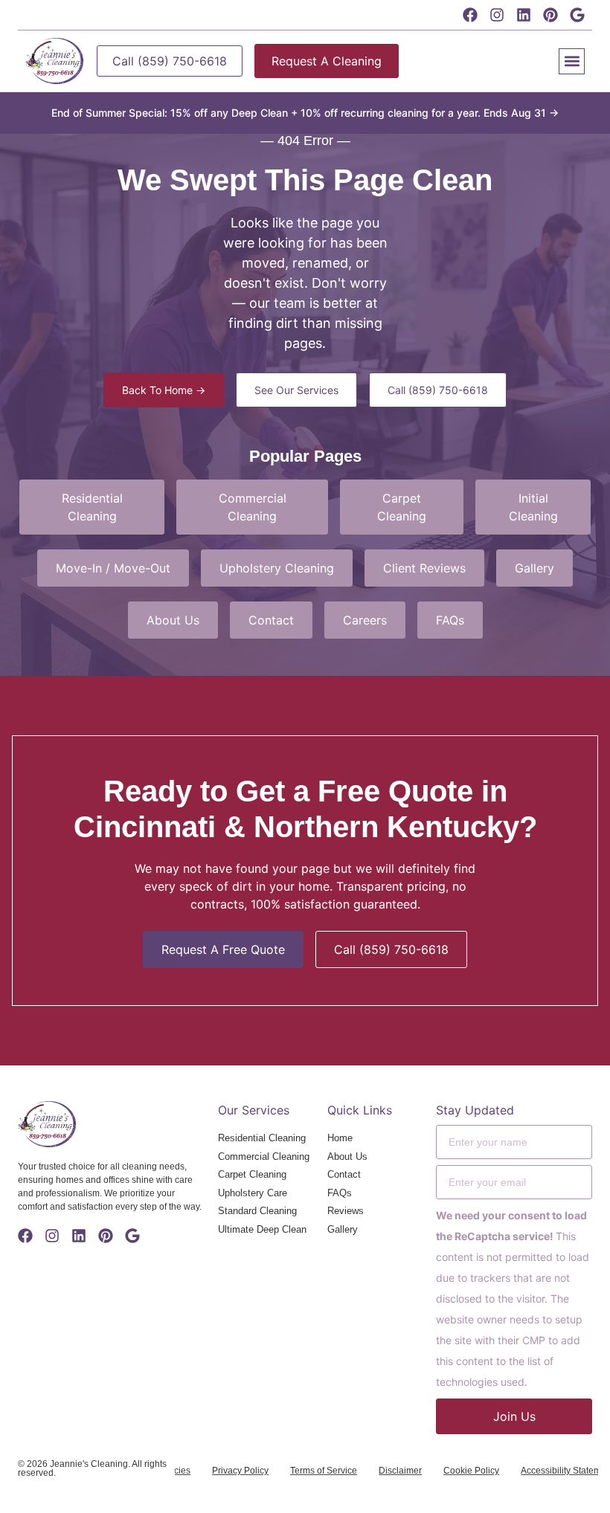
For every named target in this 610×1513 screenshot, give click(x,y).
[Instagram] (496, 14)
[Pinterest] (550, 14)
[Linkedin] (523, 14)
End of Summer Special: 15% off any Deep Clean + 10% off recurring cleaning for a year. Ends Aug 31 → (305, 112)
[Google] (577, 14)
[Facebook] (470, 14)
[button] (572, 61)
